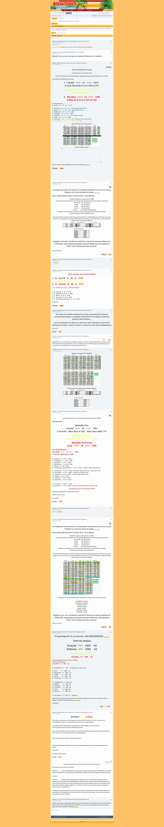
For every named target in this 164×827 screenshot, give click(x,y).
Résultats (54, 63)
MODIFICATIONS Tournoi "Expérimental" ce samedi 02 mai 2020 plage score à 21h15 (75, 712)
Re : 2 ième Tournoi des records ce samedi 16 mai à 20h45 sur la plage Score (73, 336)
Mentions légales (82, 821)
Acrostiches (80, 10)
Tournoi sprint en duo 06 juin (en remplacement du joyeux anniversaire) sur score (74, 270)
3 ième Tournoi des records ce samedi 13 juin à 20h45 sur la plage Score (72, 63)
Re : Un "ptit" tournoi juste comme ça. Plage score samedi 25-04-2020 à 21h (73, 799)
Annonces (54, 52)
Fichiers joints (62, 32)
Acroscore (90, 10)
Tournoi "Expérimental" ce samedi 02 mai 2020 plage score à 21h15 (71, 631)
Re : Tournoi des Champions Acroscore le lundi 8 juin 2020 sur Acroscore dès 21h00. (74, 259)
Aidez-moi (54, 41)
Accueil (65, 10)
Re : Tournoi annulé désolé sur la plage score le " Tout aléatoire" (70, 52)
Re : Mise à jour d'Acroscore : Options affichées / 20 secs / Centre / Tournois (73, 41)
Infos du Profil (54, 23)
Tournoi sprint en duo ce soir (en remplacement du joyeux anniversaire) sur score (74, 310)
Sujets (58, 32)
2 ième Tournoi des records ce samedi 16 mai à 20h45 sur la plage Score (72, 411)
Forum (71, 10)
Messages (53, 32)
